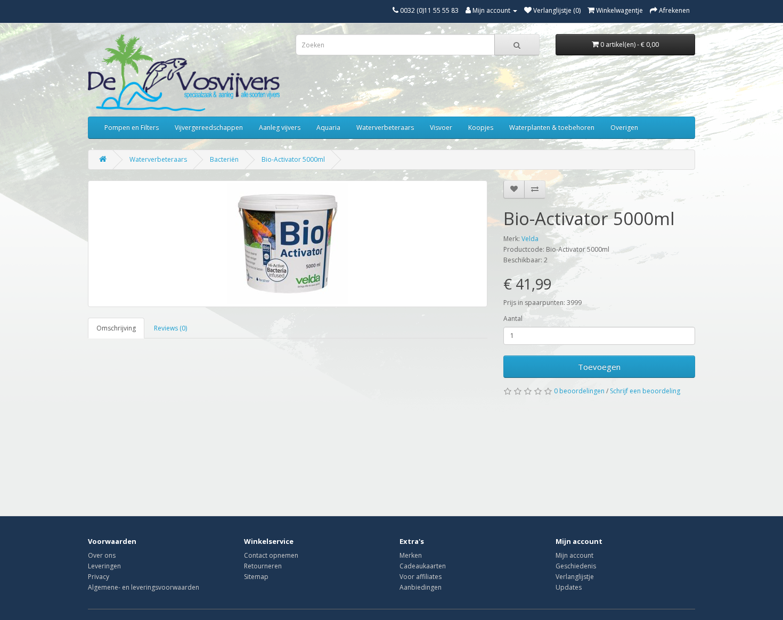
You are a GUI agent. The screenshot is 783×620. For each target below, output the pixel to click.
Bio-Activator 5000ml (293, 159)
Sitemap (256, 576)
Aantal (513, 318)
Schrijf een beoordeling (645, 390)
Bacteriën (224, 159)
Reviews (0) (170, 328)
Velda (530, 238)
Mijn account (574, 555)
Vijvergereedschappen (209, 127)
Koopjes (480, 127)
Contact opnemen (271, 555)
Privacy (98, 576)
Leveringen (104, 566)
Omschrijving (116, 328)
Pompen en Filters (131, 127)
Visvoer (441, 127)
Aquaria (328, 127)
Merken (410, 555)
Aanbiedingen (420, 587)
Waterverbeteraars (385, 127)
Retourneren (263, 566)
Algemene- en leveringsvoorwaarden (143, 587)
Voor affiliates (420, 576)
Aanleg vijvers (279, 127)
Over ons (102, 555)
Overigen (624, 127)
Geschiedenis (576, 566)
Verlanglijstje (575, 576)
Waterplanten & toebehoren (551, 127)
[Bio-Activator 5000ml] (287, 243)
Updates (569, 587)
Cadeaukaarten (422, 566)
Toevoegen (599, 366)
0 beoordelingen (579, 390)
